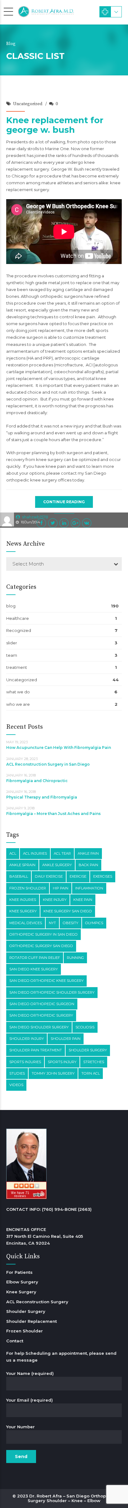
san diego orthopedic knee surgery (46, 980)
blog (11, 605)
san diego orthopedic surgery (41, 1015)
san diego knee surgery (33, 969)
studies (17, 1073)
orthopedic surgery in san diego (43, 934)
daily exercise (49, 876)
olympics (94, 923)
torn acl (90, 1073)
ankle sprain (22, 865)
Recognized (18, 630)
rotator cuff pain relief (34, 957)
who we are (18, 704)
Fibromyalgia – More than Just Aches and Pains (53, 813)
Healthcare (17, 618)
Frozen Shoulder (24, 1330)
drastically (37, 412)
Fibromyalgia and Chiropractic (37, 780)
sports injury (62, 1062)
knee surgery (23, 911)
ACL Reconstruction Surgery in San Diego (48, 764)
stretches (93, 1062)
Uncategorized (27, 104)
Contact (14, 1340)
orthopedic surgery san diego (41, 946)
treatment (16, 667)
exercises (102, 876)
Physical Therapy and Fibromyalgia (41, 797)
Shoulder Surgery (25, 1311)
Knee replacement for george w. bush (54, 125)
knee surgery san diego (67, 911)
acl (12, 853)
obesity (70, 923)
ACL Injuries (35, 853)
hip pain (60, 888)
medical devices (25, 923)
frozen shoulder (27, 888)
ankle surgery (57, 865)
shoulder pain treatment (35, 1050)
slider (11, 642)
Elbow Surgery (22, 1281)
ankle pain (88, 853)
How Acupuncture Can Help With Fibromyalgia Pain (58, 747)
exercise (78, 876)
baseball (18, 876)
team (11, 655)
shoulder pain (65, 1038)
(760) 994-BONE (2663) (67, 1209)
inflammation (89, 888)
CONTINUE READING (64, 501)
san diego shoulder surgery (39, 1027)
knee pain (82, 899)
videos (16, 1085)
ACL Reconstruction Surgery (37, 1301)
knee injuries (22, 899)
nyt (52, 923)
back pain (88, 865)
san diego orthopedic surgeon (41, 1004)
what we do (18, 691)
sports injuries (25, 1062)
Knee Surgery (21, 1291)
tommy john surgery (53, 1073)
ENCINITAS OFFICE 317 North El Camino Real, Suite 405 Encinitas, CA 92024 (44, 1236)
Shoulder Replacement (31, 1321)
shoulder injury (26, 1038)
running (75, 957)
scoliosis (84, 1027)
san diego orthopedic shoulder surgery (51, 992)
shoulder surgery (88, 1050)
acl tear (62, 853)
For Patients (19, 1272)
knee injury (54, 899)
